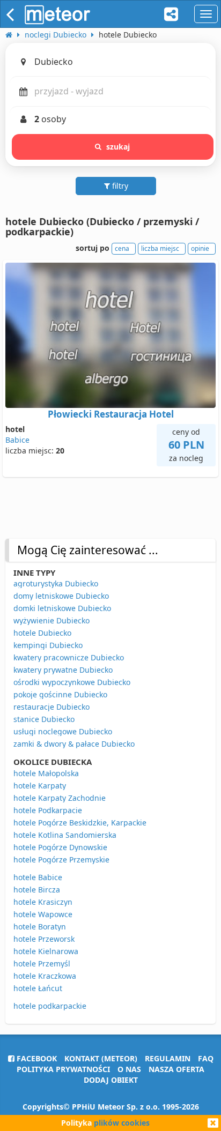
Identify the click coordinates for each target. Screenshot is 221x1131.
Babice (17, 440)
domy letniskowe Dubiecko (61, 596)
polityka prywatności (63, 1069)
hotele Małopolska (46, 773)
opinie (200, 248)
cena (122, 248)
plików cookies (122, 1123)
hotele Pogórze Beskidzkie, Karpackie (79, 822)
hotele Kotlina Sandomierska (64, 835)
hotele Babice (37, 877)
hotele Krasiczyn (42, 902)
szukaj (118, 147)
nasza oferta (176, 1069)
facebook (35, 1058)
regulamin (167, 1058)
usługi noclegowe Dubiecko (62, 731)
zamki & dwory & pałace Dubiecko (74, 744)
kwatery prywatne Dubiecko (63, 670)
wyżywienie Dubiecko (51, 620)
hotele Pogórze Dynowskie (60, 847)
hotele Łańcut (37, 988)
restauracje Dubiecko (51, 707)
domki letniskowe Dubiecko (62, 608)
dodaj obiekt (111, 1080)
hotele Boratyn (39, 926)
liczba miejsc (160, 248)
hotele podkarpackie (49, 1006)
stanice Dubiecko (44, 719)
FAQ (205, 1058)
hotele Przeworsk (44, 939)
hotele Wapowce (42, 914)
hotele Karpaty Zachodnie (59, 798)
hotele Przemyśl (41, 963)
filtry (119, 186)
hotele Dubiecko (42, 633)
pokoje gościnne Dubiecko (60, 694)
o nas (129, 1069)
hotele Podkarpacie (47, 810)
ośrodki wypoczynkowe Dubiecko (71, 682)
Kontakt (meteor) (100, 1058)
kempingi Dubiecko (48, 645)
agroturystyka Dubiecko (55, 583)
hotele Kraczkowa (44, 976)
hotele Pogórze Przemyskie (61, 859)
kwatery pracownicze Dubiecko (68, 657)
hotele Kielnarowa (45, 951)
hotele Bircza (36, 889)
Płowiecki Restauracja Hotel (111, 414)
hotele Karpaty (39, 785)
